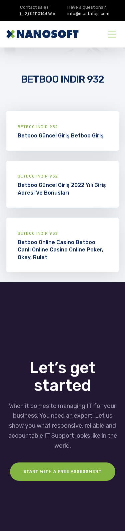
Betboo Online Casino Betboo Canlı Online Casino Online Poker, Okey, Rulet (60, 249)
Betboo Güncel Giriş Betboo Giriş (61, 135)
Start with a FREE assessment (62, 471)
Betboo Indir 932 (38, 126)
